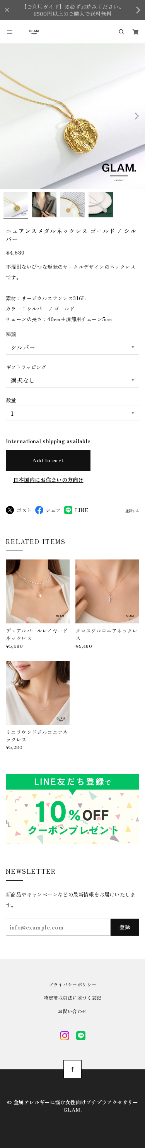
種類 (11, 334)
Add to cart (47, 460)
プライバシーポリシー (73, 984)
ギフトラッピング (26, 367)
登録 (125, 927)
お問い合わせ (72, 1011)
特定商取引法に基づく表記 (72, 997)
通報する (132, 511)
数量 (11, 400)
